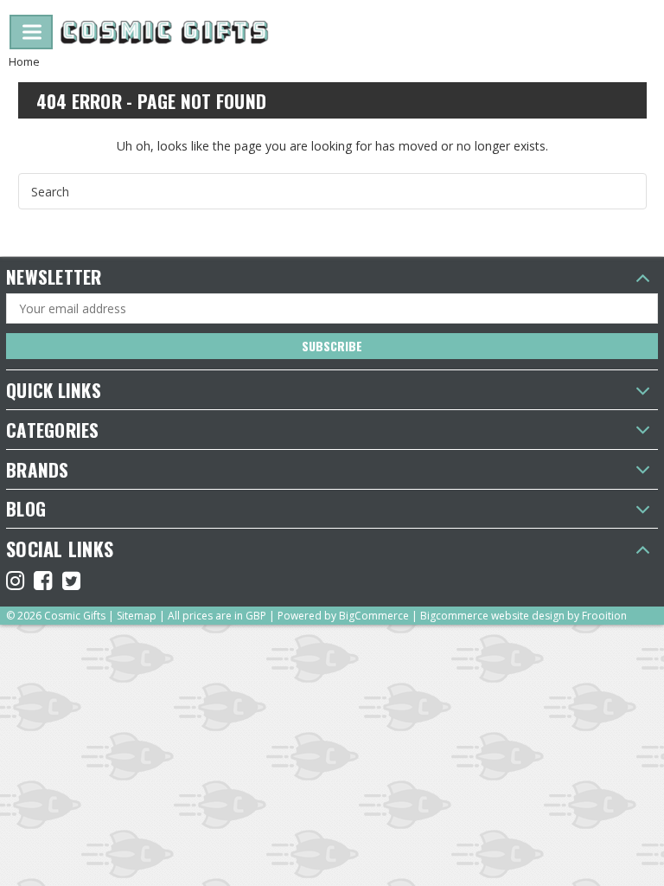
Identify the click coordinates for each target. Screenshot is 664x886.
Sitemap (136, 615)
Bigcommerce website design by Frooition (523, 615)
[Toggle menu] (31, 32)
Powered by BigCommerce (343, 615)
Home (24, 61)
